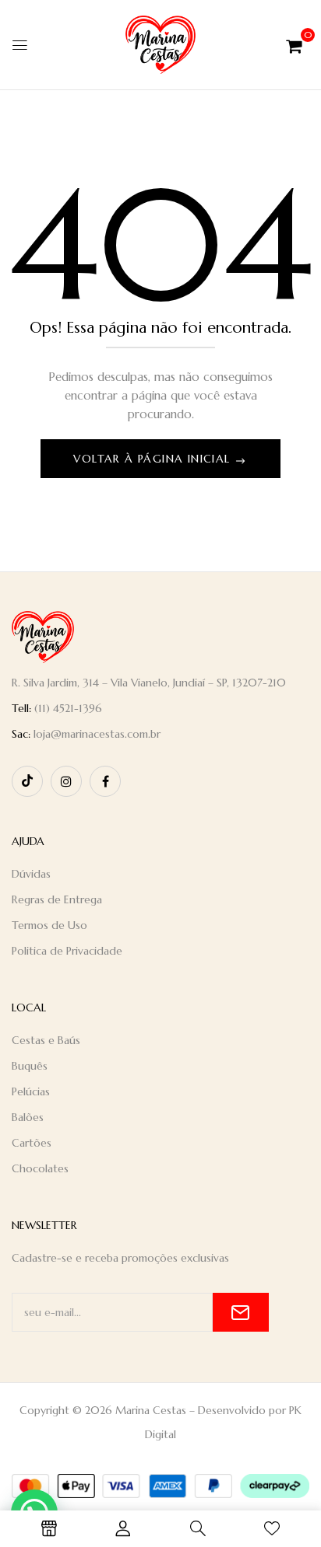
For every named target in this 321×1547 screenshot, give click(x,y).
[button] (294, 44)
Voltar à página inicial (154, 459)
